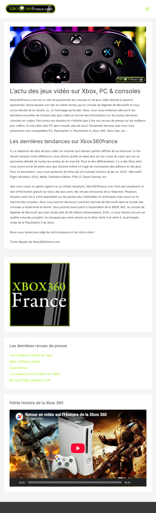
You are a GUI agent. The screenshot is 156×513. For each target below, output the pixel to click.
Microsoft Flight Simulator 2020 (30, 380)
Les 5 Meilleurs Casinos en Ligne (31, 355)
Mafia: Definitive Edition (25, 361)
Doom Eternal (18, 367)
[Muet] (135, 482)
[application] (78, 448)
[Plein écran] (141, 482)
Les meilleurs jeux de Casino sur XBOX (35, 374)
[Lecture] (15, 482)
